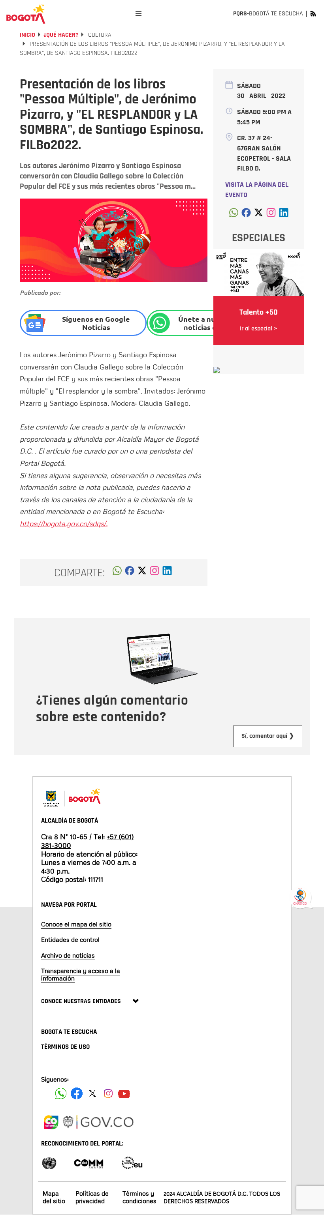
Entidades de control (70, 939)
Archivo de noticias (68, 955)
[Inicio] (25, 14)
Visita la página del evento (256, 189)
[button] (117, 572)
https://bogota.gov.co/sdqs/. (63, 523)
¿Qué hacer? (60, 35)
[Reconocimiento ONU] (49, 1162)
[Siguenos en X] (92, 1093)
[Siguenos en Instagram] (108, 1093)
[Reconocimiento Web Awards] (132, 1162)
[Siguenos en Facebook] (61, 1093)
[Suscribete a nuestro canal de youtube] (124, 1093)
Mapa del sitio (54, 1197)
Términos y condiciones (139, 1197)
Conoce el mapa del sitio (76, 924)
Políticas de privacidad (92, 1197)
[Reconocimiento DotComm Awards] (88, 1162)
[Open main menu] (138, 13)
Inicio (27, 35)
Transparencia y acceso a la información (80, 974)
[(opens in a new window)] (154, 572)
